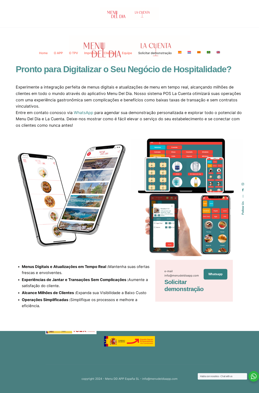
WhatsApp (83, 112)
